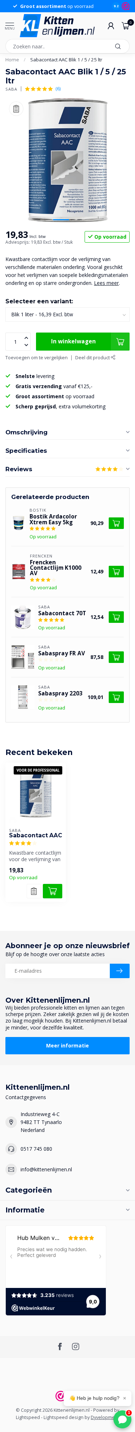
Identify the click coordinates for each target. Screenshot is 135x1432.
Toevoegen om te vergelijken (36, 358)
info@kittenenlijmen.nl (46, 1169)
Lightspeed (28, 1417)
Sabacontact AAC (35, 835)
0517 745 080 (36, 1148)
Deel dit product (93, 358)
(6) (57, 89)
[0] (126, 25)
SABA (11, 89)
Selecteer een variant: (39, 301)
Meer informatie (67, 1045)
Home (12, 59)
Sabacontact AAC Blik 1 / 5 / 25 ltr (66, 59)
